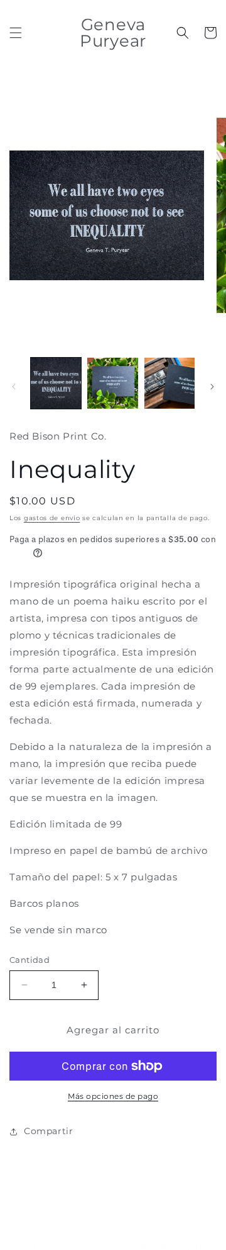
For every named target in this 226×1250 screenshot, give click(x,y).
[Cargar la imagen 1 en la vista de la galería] (56, 383)
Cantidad (29, 960)
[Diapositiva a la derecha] (212, 387)
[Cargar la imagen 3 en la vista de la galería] (169, 383)
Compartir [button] (48, 1131)
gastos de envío (52, 518)
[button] (16, 33)
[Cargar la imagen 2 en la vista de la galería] (112, 383)
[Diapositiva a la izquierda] (14, 387)
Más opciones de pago (113, 1096)
